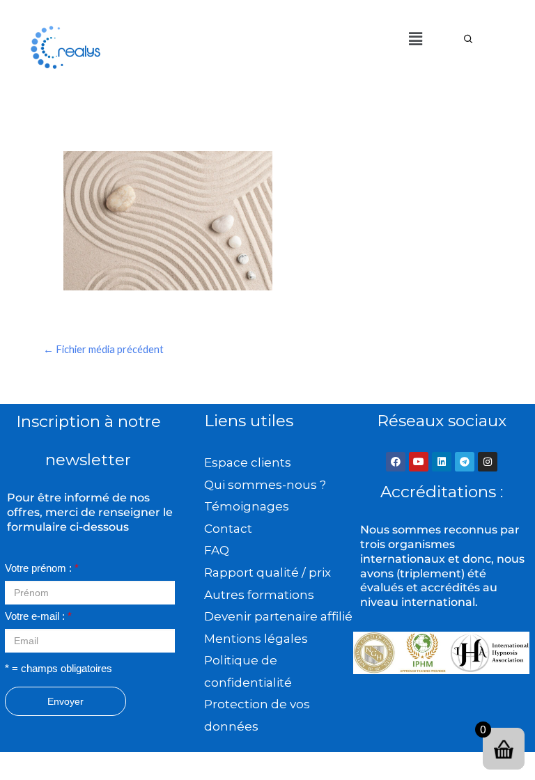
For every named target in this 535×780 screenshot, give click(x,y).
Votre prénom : (42, 568)
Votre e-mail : (38, 616)
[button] (415, 39)
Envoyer (65, 701)
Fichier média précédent (103, 349)
